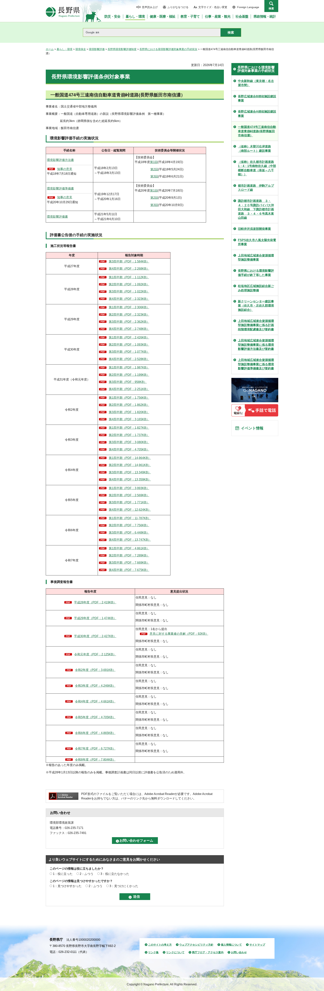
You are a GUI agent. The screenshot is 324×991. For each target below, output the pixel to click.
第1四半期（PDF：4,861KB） (129, 548)
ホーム (50, 49)
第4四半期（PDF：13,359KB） (130, 479)
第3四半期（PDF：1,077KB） (129, 351)
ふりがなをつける (177, 7)
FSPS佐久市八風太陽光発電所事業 (257, 242)
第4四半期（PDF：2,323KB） (129, 298)
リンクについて (175, 952)
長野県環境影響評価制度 (122, 49)
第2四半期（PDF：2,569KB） (129, 495)
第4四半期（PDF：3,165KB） (129, 419)
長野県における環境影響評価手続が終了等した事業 (256, 272)
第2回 (154, 169)
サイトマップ (257, 944)
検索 (271, 8)
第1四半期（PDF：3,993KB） (129, 488)
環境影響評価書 (57, 216)
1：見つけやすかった (67, 886)
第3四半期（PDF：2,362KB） (129, 321)
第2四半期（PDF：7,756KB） (129, 525)
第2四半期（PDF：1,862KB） (129, 404)
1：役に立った (63, 873)
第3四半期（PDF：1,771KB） (129, 502)
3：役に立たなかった (114, 873)
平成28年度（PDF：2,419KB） (95, 602)
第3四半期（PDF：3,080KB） (129, 442)
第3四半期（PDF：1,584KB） (129, 261)
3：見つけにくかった (124, 886)
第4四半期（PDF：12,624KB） (130, 509)
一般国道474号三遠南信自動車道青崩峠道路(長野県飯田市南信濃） (257, 131)
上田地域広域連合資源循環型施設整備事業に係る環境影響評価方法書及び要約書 (256, 344)
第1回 (154, 162)
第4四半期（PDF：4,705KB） (129, 449)
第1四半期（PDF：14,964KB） (130, 457)
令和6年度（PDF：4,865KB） (95, 733)
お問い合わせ (239, 952)
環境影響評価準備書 (60, 188)
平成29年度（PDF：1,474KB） (95, 618)
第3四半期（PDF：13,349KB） (130, 472)
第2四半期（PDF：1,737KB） (129, 435)
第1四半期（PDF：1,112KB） (129, 277)
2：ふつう (86, 873)
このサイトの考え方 (160, 944)
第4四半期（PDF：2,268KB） (129, 268)
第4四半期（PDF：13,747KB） (130, 539)
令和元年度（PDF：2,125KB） (95, 654)
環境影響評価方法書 (60, 160)
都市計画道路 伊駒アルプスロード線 (256, 187)
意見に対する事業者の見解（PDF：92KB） (179, 633)
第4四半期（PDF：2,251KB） (129, 389)
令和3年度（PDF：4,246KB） (95, 685)
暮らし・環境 (64, 49)
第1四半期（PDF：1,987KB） (129, 367)
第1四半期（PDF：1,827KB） (129, 427)
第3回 (154, 176)
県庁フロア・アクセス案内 (208, 952)
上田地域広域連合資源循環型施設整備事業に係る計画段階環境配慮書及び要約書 (256, 325)
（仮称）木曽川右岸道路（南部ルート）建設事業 (254, 148)
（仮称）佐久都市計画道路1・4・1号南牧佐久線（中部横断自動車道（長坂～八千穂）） (257, 168)
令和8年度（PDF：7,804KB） (95, 759)
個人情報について (231, 944)
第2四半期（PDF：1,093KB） (129, 344)
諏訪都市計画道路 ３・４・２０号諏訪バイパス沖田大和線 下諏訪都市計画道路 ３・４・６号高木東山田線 (256, 209)
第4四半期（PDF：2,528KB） (129, 359)
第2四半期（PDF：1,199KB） (129, 374)
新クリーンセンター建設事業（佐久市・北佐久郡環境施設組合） (256, 305)
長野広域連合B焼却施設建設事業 (257, 98)
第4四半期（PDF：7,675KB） (129, 569)
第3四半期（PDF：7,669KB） (129, 562)
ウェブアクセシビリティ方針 (196, 944)
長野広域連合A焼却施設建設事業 (257, 113)
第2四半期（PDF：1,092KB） (129, 284)
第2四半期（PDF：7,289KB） (129, 555)
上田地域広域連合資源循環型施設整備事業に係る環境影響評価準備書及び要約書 (256, 364)
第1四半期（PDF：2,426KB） (129, 337)
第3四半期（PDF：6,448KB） (129, 532)
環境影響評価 (97, 49)
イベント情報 (252, 428)
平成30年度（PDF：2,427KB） (95, 636)
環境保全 (80, 49)
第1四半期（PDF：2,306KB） (129, 307)
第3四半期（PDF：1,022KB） (129, 291)
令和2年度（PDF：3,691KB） (95, 669)
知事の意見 (64, 169)
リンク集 (153, 952)
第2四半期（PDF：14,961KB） (130, 465)
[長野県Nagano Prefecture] (63, 12)
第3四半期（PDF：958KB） (128, 381)
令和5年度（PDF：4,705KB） (95, 717)
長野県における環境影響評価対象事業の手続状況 (168, 49)
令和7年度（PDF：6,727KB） (95, 748)
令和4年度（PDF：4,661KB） (95, 701)
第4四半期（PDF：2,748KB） (129, 328)
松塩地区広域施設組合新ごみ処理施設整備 (256, 288)
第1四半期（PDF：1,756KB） (129, 397)
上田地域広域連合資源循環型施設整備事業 (256, 257)
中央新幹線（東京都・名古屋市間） (256, 83)
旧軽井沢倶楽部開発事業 (254, 228)
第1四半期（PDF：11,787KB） (130, 518)
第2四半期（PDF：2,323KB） (129, 314)
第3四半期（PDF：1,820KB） (129, 412)
